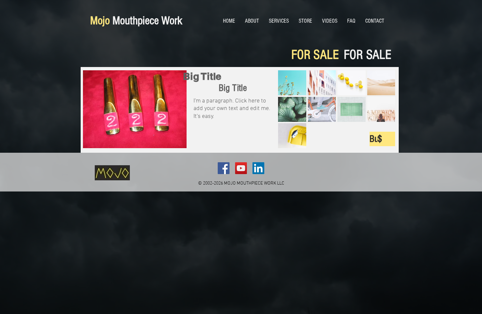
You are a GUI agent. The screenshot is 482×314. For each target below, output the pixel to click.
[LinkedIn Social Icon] (258, 168)
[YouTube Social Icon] (241, 168)
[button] (292, 82)
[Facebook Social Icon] (224, 168)
